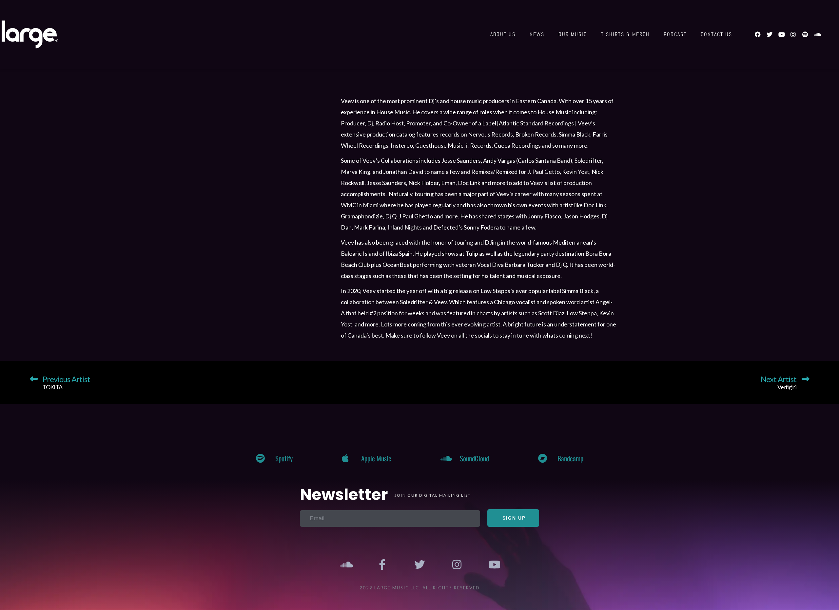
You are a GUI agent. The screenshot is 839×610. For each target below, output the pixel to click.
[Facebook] (758, 34)
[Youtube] (781, 34)
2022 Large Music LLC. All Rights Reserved (420, 587)
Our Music (572, 34)
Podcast (675, 34)
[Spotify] (805, 34)
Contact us (716, 34)
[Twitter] (769, 34)
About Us (503, 34)
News (537, 34)
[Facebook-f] (382, 564)
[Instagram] (793, 34)
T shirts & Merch (625, 34)
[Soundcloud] (817, 34)
